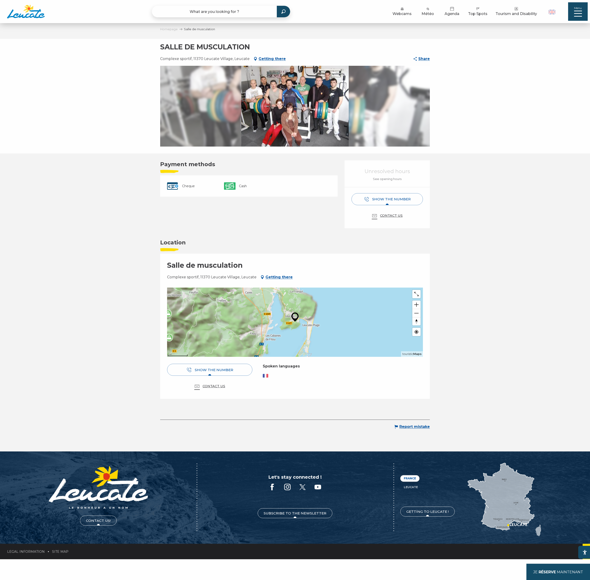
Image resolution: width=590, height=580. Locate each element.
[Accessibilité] (585, 552)
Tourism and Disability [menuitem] (516, 14)
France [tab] (410, 478)
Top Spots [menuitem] (477, 14)
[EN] (552, 12)
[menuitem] (25, 11)
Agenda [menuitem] (452, 14)
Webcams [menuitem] (402, 14)
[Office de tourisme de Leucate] (98, 487)
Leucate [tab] (411, 487)
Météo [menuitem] (428, 14)
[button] (552, 11)
